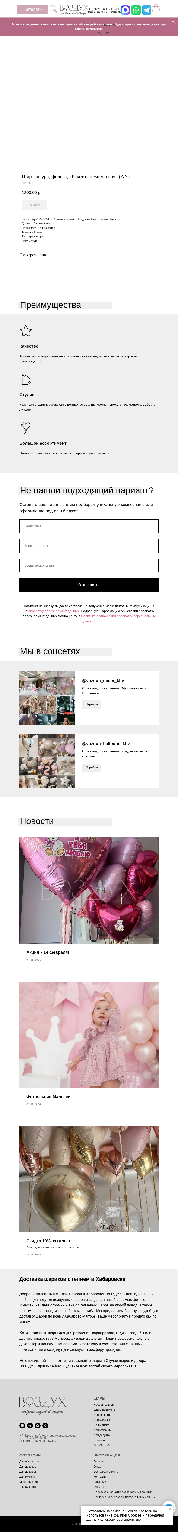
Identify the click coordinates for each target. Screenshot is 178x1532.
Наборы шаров (104, 1404)
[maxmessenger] (38, 1425)
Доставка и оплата (106, 1471)
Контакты (100, 1476)
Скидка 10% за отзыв (48, 1240)
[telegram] (30, 1425)
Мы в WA (103, 33)
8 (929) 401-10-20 (104, 9)
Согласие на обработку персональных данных (124, 1497)
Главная (99, 1461)
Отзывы (99, 1487)
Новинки (99, 1440)
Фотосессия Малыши (48, 1096)
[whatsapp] (22, 1425)
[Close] (173, 21)
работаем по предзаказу (106, 11)
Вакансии (100, 1481)
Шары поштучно (104, 1409)
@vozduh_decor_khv (103, 680)
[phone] (45, 1425)
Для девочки (102, 1414)
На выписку (101, 1425)
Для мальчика (102, 1420)
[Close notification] (170, 1509)
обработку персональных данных (53, 611)
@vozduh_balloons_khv (106, 743)
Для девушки (102, 1435)
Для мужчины (102, 1430)
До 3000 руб (102, 1445)
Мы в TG (109, 25)
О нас (97, 1466)
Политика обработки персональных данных (123, 1492)
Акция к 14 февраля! (47, 952)
